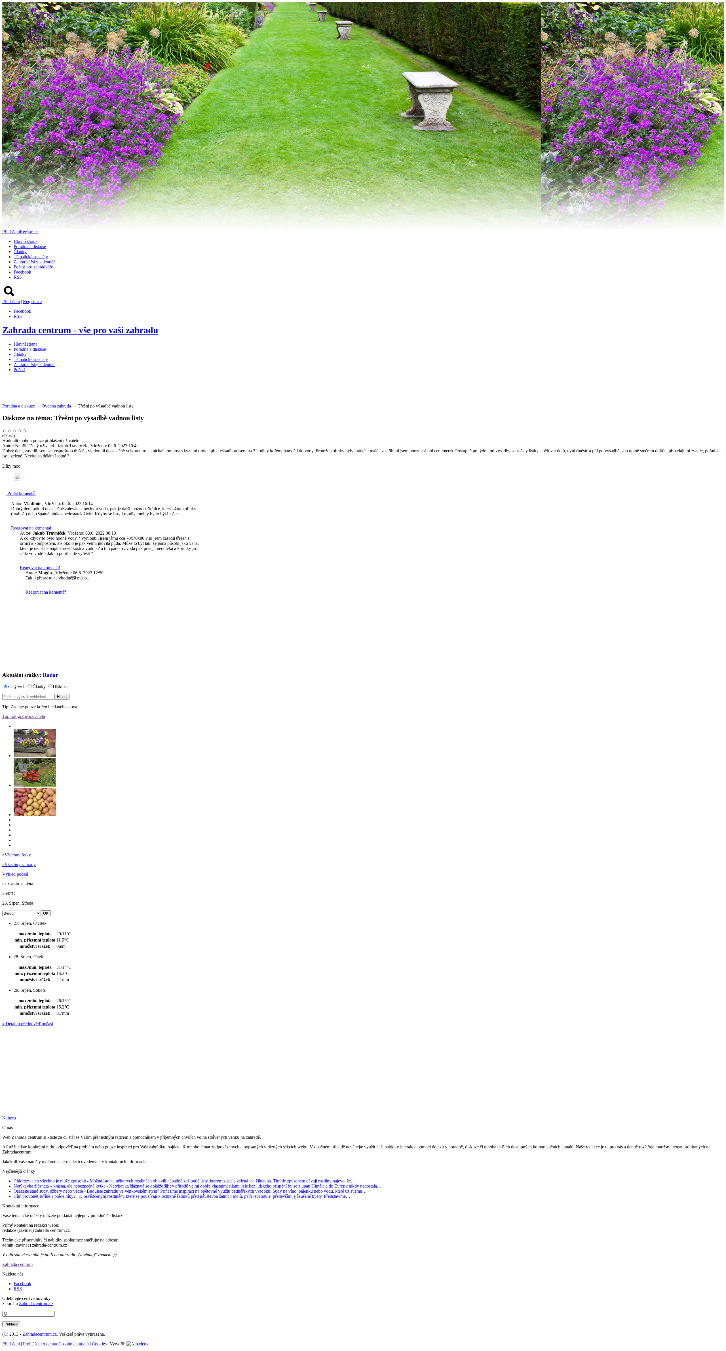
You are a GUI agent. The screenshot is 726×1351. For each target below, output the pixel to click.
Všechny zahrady (19, 864)
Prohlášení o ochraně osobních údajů (56, 1343)
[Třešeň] (17, 477)
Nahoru (9, 1117)
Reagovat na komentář (31, 528)
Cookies (99, 1343)
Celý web (17, 686)
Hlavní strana (25, 241)
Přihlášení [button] (11, 231)
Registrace (29, 231)
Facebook (22, 272)
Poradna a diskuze (18, 406)
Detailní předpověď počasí (27, 1023)
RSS (18, 277)
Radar (50, 675)
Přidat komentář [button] (21, 493)
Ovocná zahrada (56, 406)
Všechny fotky (16, 854)
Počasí (19, 369)
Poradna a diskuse (30, 246)
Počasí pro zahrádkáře (33, 266)
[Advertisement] (105, 389)
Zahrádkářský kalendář (34, 261)
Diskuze (60, 686)
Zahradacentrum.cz (36, 1303)
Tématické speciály (31, 256)
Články (20, 251)
